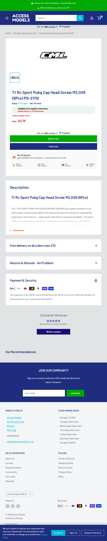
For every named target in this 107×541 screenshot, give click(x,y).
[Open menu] (7, 18)
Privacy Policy (65, 472)
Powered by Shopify (14, 518)
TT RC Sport (23, 103)
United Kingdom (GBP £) (17, 494)
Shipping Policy (65, 463)
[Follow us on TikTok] (18, 506)
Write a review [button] (53, 331)
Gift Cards (10, 476)
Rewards (10, 481)
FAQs (60, 476)
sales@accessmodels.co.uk (20, 441)
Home (8, 33)
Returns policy (65, 467)
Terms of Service (66, 458)
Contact (9, 463)
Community (11, 472)
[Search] (80, 18)
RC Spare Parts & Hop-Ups (25, 33)
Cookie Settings (11, 524)
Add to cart (53, 138)
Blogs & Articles (13, 467)
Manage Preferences (92, 533)
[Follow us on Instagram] (13, 506)
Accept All (58, 533)
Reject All (73, 533)
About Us (10, 458)
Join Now (75, 393)
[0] (99, 18)
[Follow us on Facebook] (7, 506)
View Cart (53, 146)
